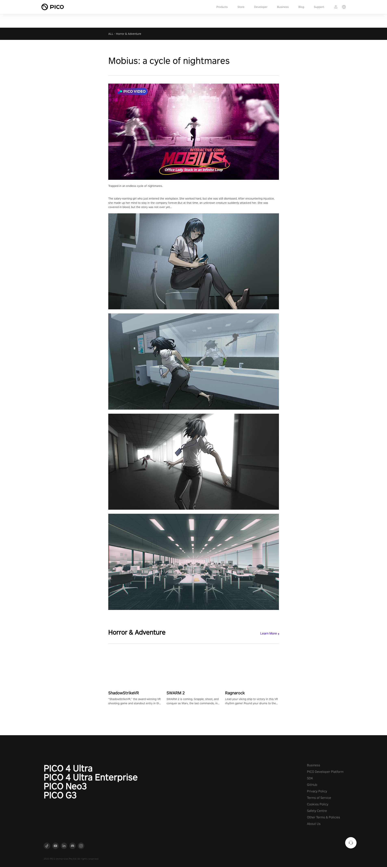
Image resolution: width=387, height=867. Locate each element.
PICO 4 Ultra (68, 768)
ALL (110, 34)
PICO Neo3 (65, 786)
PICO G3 (60, 795)
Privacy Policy (317, 791)
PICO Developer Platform (325, 772)
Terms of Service (319, 798)
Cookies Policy (317, 804)
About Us (314, 824)
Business (283, 7)
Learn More (268, 633)
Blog (301, 7)
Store (240, 7)
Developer (260, 7)
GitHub (312, 785)
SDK (310, 778)
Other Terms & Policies (323, 817)
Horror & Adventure (128, 34)
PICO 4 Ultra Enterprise (91, 777)
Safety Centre (317, 811)
